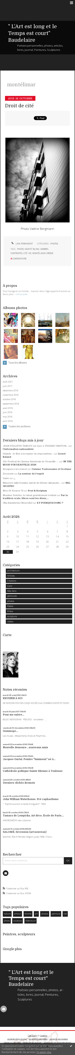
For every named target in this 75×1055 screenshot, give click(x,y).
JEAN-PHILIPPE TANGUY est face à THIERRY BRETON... (35, 446)
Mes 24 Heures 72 (13, 490)
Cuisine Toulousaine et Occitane (51, 469)
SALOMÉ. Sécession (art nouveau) (24, 832)
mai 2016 (7, 416)
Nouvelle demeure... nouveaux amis (25, 747)
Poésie (10, 606)
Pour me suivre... (13, 714)
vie (29, 253)
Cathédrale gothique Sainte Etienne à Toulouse (33, 771)
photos (54, 243)
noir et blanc (32, 249)
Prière (10, 611)
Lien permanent (24, 243)
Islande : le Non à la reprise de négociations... (28, 453)
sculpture (12, 616)
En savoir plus (44, 1052)
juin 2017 (7, 386)
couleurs (17, 920)
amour (17, 913)
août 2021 (8, 381)
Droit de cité (19, 106)
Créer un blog (32, 1035)
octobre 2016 (9, 399)
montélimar (38, 253)
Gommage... (10, 731)
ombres (44, 249)
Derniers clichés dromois (19, 782)
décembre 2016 (10, 390)
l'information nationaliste (18, 449)
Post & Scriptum (37, 490)
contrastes (16, 253)
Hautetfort (43, 1035)
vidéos (10, 621)
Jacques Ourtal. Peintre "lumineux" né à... (29, 759)
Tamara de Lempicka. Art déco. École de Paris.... (33, 815)
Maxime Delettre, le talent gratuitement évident (29, 495)
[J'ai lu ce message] (71, 1045)
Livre (9, 585)
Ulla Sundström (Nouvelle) (17, 503)
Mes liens (11, 590)
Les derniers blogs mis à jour (17, 1039)
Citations (11, 580)
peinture (56, 913)
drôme (49, 253)
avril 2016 (8, 421)
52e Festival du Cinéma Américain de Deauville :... (31, 461)
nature (7, 913)
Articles (11, 575)
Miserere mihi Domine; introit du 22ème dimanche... (32, 483)
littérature (30, 920)
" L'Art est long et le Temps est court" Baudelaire (32, 33)
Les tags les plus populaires (58, 1039)
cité (25, 253)
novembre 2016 (10, 395)
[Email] (5, 873)
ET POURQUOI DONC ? (50, 503)
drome (28, 913)
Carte (7, 635)
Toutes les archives (19, 426)
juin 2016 (7, 412)
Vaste (6, 478)
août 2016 (8, 408)
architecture (13, 570)
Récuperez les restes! (15, 469)
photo (20, 249)
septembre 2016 (11, 403)
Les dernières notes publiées (38, 1039)
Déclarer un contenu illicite (12, 1042)
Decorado (8, 473)
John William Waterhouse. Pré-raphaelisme (31, 799)
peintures (12, 595)
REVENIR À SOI (12, 698)
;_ (15, 478)
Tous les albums (17, 362)
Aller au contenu (11, 3)
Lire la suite (21, 294)
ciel (65, 913)
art (36, 913)
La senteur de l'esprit (31, 473)
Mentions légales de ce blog (32, 1042)
